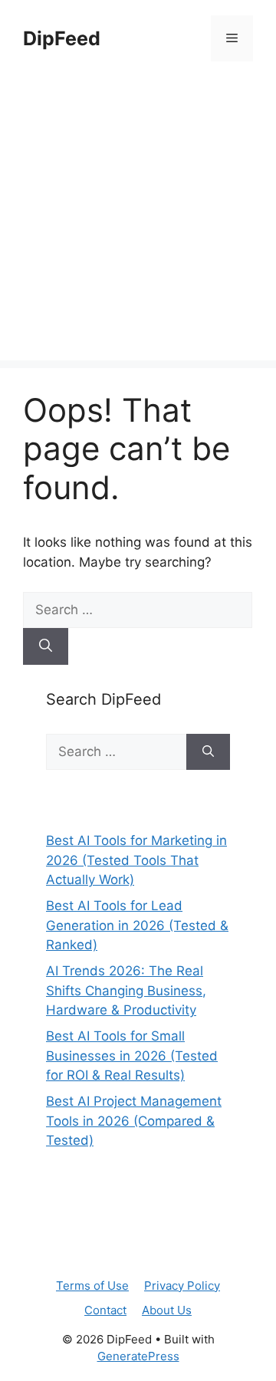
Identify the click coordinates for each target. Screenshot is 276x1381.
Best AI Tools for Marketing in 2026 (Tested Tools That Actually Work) (136, 860)
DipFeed (61, 38)
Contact (105, 1310)
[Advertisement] (138, 222)
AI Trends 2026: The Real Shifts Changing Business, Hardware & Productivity (126, 990)
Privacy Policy (182, 1285)
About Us (167, 1310)
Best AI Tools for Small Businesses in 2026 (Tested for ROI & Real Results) (132, 1055)
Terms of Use (92, 1285)
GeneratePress (138, 1356)
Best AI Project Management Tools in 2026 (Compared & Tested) (134, 1120)
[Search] (45, 646)
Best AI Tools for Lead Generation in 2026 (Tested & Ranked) (137, 925)
